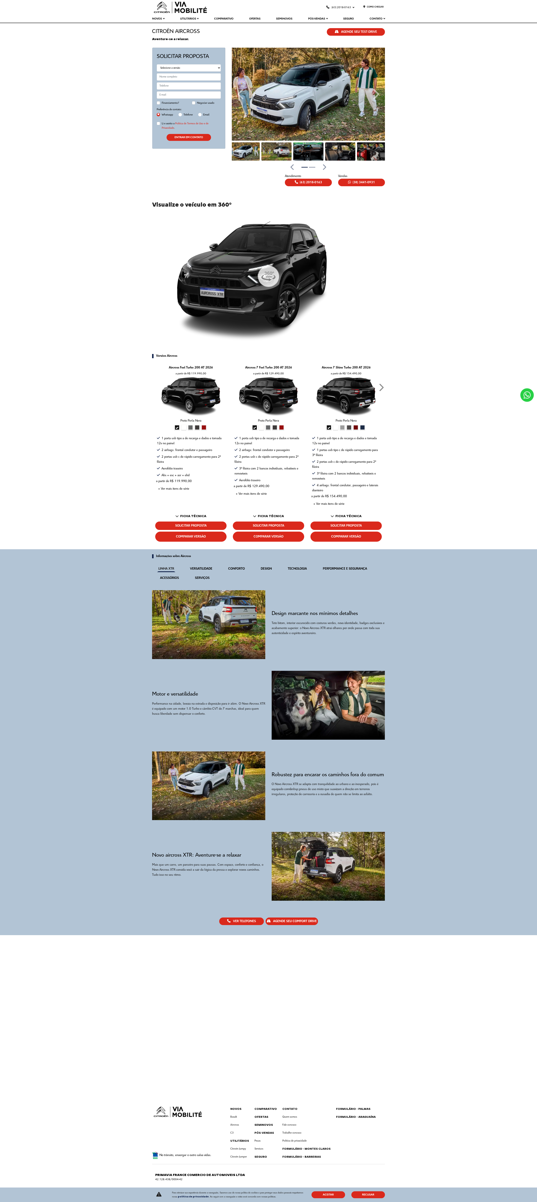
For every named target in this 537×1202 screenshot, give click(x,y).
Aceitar (328, 1194)
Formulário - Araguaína (356, 1117)
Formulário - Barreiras (301, 1157)
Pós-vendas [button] (316, 18)
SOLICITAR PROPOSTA (191, 525)
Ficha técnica (193, 516)
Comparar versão (191, 536)
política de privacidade (193, 1196)
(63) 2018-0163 (341, 7)
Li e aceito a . (185, 126)
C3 (232, 1132)
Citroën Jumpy (238, 1148)
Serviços (258, 1148)
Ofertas (255, 18)
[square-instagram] (167, 1124)
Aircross (234, 1124)
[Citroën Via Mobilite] (180, 7)
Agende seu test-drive (358, 32)
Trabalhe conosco (291, 1132)
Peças (257, 1140)
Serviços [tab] (202, 578)
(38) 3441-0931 (364, 182)
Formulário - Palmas (353, 1109)
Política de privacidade (294, 1140)
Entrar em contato (189, 137)
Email (206, 114)
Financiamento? (170, 103)
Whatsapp (167, 114)
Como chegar (375, 7)
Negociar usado (205, 103)
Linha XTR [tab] (166, 568)
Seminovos (284, 18)
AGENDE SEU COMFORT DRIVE (294, 921)
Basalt (233, 1116)
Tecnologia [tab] (297, 568)
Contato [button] (376, 18)
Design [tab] (266, 568)
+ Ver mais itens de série (173, 488)
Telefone (188, 114)
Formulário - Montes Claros (306, 1149)
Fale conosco (289, 1124)
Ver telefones (244, 921)
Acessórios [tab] (169, 578)
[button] (241, 94)
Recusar (368, 1194)
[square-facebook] (157, 1124)
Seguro (348, 18)
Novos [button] (157, 18)
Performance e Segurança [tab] (345, 568)
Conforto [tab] (236, 568)
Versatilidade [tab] (201, 568)
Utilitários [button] (188, 18)
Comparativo (223, 18)
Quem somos (289, 1116)
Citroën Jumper (238, 1156)
